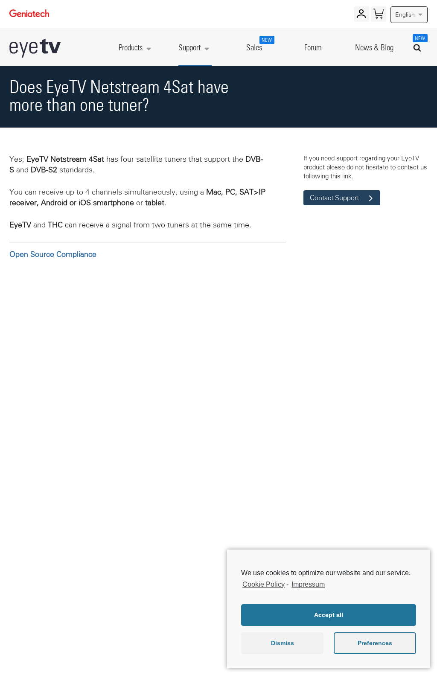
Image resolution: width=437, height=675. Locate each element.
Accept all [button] (328, 614)
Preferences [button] (375, 643)
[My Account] (361, 16)
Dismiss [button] (282, 643)
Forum (313, 48)
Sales (258, 45)
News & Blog (374, 48)
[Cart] (378, 16)
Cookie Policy (263, 584)
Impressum (308, 584)
